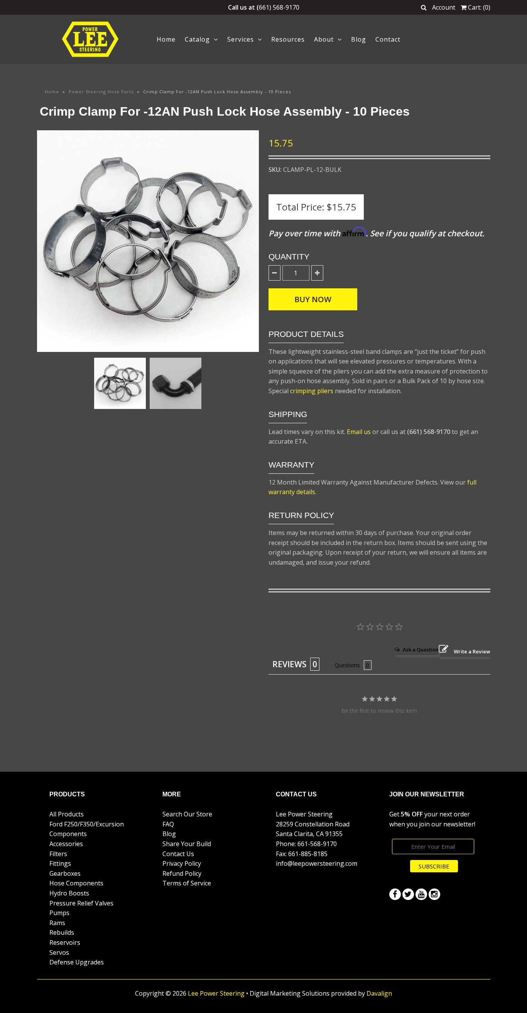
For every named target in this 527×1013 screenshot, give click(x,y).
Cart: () (478, 7)
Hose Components (76, 883)
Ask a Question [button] (421, 649)
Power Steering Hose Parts (101, 91)
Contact (387, 39)
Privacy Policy (181, 863)
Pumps (59, 913)
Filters (58, 854)
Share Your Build (186, 844)
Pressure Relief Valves (81, 903)
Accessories (66, 844)
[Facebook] (395, 894)
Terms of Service (186, 883)
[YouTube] (421, 894)
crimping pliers (311, 391)
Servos (59, 952)
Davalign (379, 993)
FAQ (168, 824)
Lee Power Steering (216, 993)
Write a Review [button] (472, 651)
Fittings (60, 863)
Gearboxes (65, 873)
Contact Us (178, 854)
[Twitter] (408, 894)
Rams (57, 923)
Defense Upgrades (76, 962)
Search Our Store (187, 814)
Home (166, 39)
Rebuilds (61, 932)
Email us (359, 431)
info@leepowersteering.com (316, 863)
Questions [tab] (347, 665)
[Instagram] (434, 894)
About (324, 39)
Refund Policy (181, 873)
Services (240, 39)
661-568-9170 (317, 844)
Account (443, 7)
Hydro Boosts (69, 893)
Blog (358, 39)
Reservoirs (64, 942)
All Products (66, 814)
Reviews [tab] (289, 664)
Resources (288, 39)
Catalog (197, 39)
